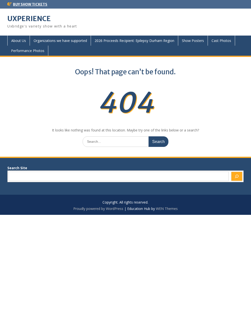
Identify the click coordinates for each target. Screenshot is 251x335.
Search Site (17, 168)
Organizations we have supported (60, 40)
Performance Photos (27, 50)
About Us (18, 40)
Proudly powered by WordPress (98, 208)
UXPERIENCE (29, 18)
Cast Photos (221, 40)
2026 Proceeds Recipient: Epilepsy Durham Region (134, 40)
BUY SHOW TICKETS (30, 4)
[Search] (236, 176)
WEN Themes (167, 208)
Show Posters (193, 40)
